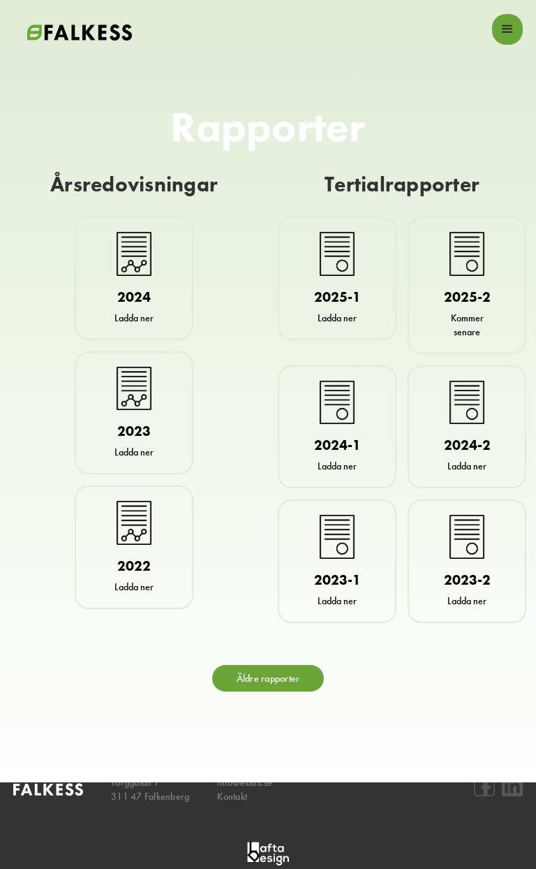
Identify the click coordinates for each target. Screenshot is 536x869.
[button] (507, 29)
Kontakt (232, 796)
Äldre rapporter (268, 678)
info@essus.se (244, 782)
